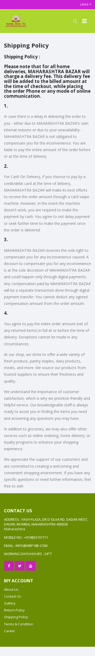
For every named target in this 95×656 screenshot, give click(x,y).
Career (9, 631)
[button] (75, 21)
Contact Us (12, 596)
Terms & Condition (18, 624)
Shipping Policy (16, 617)
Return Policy (14, 610)
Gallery (10, 603)
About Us (11, 589)
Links (84, 4)
